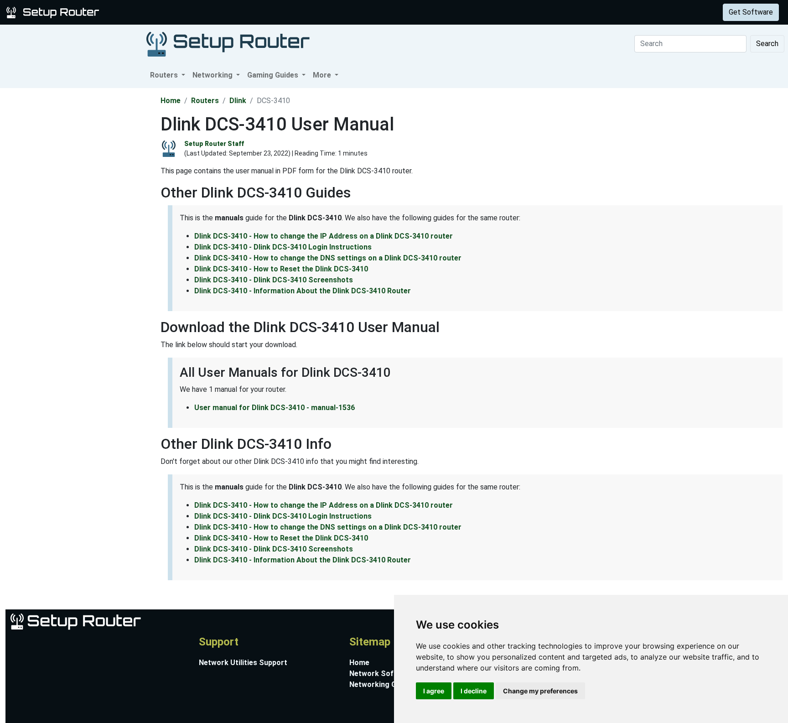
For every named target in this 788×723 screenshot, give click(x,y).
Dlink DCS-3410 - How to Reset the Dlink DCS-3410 (281, 269)
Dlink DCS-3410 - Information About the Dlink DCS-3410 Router (302, 290)
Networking (184, 12)
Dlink (237, 100)
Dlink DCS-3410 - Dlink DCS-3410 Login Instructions (283, 247)
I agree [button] (433, 691)
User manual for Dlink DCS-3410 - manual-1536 (274, 407)
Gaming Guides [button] (273, 75)
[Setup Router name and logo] (54, 11)
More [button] (323, 75)
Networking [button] (213, 75)
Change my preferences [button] (540, 691)
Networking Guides (382, 684)
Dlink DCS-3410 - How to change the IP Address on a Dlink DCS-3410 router (323, 236)
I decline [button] (474, 691)
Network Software (381, 673)
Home (171, 100)
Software (227, 12)
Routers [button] (165, 75)
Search (767, 43)
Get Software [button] (751, 12)
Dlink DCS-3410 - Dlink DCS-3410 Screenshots (273, 280)
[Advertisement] (79, 225)
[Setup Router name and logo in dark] (228, 43)
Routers (142, 12)
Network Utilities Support (243, 662)
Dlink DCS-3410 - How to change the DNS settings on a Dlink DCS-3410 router (327, 258)
